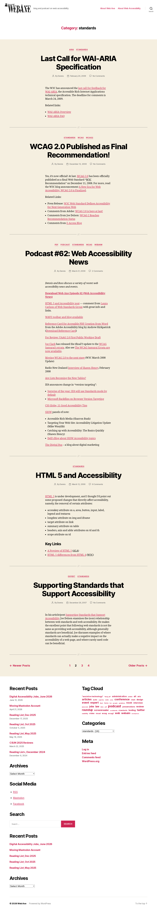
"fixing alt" (107, 696)
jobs (91, 706)
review (140, 706)
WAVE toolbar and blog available (64, 317)
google (115, 703)
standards (82, 50)
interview (138, 703)
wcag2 (89, 138)
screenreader (101, 710)
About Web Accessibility (129, 8)
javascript (85, 707)
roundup (87, 710)
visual (98, 713)
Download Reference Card (61, 330)
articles (87, 699)
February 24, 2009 (78, 76)
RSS (15, 792)
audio (95, 700)
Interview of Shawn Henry (83, 368)
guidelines (122, 703)
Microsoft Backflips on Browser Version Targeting (75, 399)
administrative (119, 696)
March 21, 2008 (78, 271)
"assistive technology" (92, 696)
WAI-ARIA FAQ (56, 116)
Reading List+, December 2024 (27, 752)
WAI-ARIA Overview (59, 112)
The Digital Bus (53, 444)
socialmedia (113, 710)
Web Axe (21, 903)
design (140, 699)
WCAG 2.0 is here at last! (89, 211)
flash (101, 703)
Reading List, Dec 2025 (23, 715)
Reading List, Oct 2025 (22, 724)
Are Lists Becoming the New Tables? (65, 378)
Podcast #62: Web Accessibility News (78, 257)
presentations (128, 707)
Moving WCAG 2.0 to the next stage (65, 357)
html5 (129, 703)
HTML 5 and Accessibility (78, 475)
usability (85, 713)
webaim (98, 245)
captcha (101, 700)
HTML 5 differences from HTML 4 (66, 554)
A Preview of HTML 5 (59, 550)
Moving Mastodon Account (25, 705)
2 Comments (97, 271)
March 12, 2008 (78, 484)
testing (132, 710)
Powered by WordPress (40, 903)
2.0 (82, 176)
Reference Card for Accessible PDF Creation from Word (76, 323)
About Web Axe (107, 8)
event (85, 702)
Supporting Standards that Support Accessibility (78, 589)
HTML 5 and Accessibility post (62, 303)
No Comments (99, 76)
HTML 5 (49, 496)
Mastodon (18, 797)
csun (133, 700)
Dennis (61, 76)
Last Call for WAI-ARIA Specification (78, 62)
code (107, 700)
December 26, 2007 (78, 602)
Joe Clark (50, 344)
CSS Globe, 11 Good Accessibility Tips (66, 405)
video (91, 713)
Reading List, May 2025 (23, 733)
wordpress (135, 713)
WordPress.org (90, 761)
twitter (141, 710)
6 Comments (97, 484)
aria (71, 50)
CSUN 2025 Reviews (21, 742)
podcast (65, 245)
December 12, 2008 (78, 164)
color (111, 700)
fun (110, 703)
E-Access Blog (74, 223)
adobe (130, 696)
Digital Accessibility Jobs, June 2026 (31, 696)
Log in (85, 749)
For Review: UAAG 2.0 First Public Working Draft (73, 337)
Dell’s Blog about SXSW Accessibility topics (71, 438)
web (117, 713)
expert (71, 576)
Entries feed (89, 753)
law (97, 706)
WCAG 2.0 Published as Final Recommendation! (78, 150)
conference (122, 699)
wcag (81, 138)
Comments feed (91, 757)
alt (135, 696)
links (102, 707)
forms (106, 703)
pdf (56, 245)
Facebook (18, 803)
